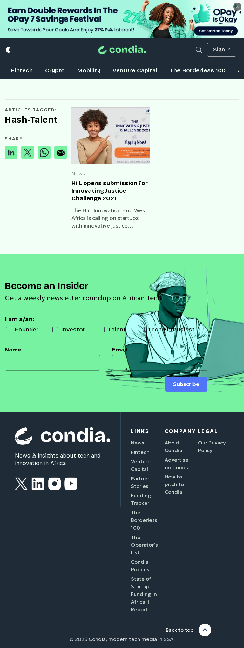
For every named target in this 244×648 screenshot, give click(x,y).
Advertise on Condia (177, 464)
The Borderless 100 (198, 70)
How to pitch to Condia (174, 484)
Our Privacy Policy (212, 446)
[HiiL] (110, 135)
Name (13, 349)
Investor (73, 329)
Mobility (88, 70)
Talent (117, 329)
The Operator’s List (144, 545)
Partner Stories (140, 482)
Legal (208, 431)
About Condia (173, 446)
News (78, 173)
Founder (27, 329)
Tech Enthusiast (171, 329)
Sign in (222, 49)
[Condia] (122, 49)
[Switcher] (8, 49)
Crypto (55, 70)
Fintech (22, 70)
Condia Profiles (140, 565)
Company (180, 431)
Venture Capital (134, 70)
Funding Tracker (141, 499)
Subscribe (186, 384)
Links (140, 431)
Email (120, 349)
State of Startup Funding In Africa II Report (144, 594)
